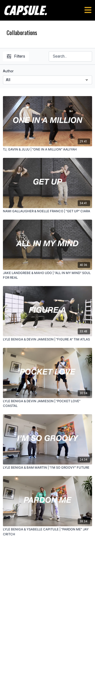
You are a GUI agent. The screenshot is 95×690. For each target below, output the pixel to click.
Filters (19, 56)
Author (8, 71)
